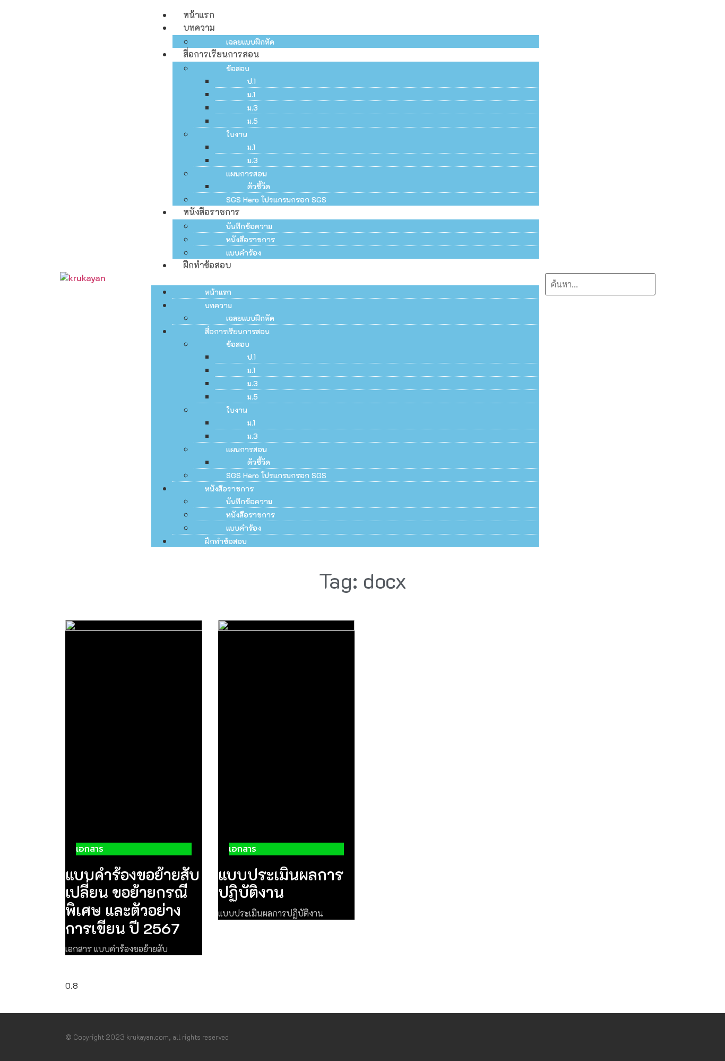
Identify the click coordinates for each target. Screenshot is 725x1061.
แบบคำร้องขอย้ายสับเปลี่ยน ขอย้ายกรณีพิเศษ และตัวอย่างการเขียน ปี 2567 (132, 901)
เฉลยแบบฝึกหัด (250, 42)
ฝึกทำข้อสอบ (207, 264)
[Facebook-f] (635, 1037)
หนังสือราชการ (211, 211)
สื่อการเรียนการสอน (221, 54)
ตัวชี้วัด (258, 186)
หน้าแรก (198, 14)
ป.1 (251, 81)
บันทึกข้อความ (249, 226)
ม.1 (251, 94)
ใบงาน (236, 134)
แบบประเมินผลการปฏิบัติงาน (280, 883)
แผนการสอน (246, 173)
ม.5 (252, 121)
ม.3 (252, 108)
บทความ (198, 27)
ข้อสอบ (237, 68)
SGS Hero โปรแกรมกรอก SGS (276, 199)
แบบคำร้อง (243, 253)
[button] (345, 277)
